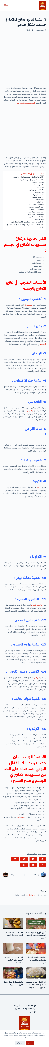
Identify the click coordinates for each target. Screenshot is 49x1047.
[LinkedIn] (15, 859)
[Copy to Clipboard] (24, 865)
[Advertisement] (24, 60)
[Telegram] (42, 865)
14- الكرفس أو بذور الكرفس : (34, 214)
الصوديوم (43, 344)
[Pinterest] (24, 859)
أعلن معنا (16, 1005)
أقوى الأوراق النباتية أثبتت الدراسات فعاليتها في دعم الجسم (36, 935)
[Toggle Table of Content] (41, 174)
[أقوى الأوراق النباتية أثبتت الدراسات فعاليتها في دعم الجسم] (36, 923)
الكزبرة (39, 487)
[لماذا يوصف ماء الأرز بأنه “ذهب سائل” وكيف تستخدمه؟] (13, 948)
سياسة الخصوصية (29, 1008)
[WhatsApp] (33, 865)
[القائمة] (6, 6)
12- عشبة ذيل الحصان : (35, 209)
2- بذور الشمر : (38, 185)
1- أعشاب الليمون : (37, 182)
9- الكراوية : (39, 202)
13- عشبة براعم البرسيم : (35, 212)
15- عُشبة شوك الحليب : (35, 217)
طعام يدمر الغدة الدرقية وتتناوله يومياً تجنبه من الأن (37, 960)
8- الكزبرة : (39, 199)
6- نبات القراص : (28, 195)
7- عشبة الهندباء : (37, 197)
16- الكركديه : (38, 219)
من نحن (33, 1011)
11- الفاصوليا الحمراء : (36, 207)
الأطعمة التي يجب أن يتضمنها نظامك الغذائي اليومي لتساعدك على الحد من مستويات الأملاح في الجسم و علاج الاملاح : (25, 224)
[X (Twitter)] (33, 859)
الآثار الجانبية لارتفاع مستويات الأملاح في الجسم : (28, 177)
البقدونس (30, 410)
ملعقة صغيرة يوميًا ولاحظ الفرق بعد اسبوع (13, 983)
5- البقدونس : (39, 192)
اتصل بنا (17, 1008)
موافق (30, 1043)
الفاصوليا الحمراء (37, 605)
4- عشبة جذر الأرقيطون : (35, 190)
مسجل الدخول (30, 895)
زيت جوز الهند (21, 817)
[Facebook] (42, 859)
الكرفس (37, 677)
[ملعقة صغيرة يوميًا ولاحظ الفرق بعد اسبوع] (13, 973)
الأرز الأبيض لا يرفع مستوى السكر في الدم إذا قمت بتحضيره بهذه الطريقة (36, 985)
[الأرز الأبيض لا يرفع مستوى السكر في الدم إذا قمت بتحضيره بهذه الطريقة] (36, 973)
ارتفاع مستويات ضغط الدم (26, 103)
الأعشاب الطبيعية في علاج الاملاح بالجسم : (29, 180)
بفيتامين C (28, 305)
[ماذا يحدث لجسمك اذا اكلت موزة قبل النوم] (13, 923)
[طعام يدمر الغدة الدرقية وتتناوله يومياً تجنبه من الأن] (36, 948)
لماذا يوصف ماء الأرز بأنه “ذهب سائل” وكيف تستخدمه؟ (13, 960)
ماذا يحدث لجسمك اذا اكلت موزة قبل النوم (14, 934)
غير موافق (20, 1043)
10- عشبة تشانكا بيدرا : (36, 204)
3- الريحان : (39, 187)
